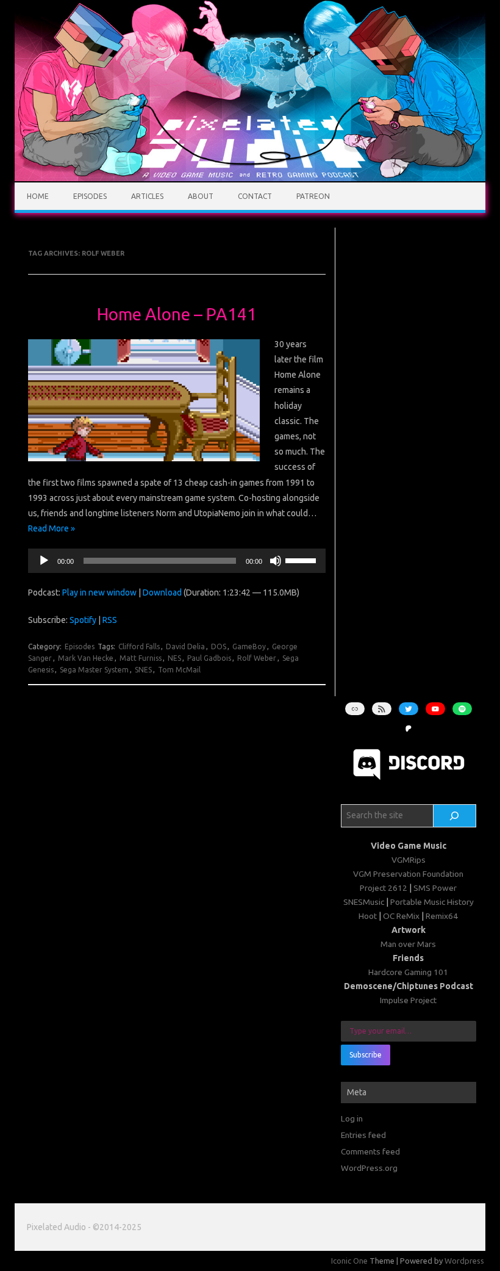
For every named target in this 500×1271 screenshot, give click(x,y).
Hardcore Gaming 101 (408, 972)
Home (38, 196)
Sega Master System (94, 670)
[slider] (302, 560)
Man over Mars (408, 944)
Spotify (83, 620)
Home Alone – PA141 (177, 313)
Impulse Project (408, 1000)
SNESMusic (363, 902)
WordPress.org (369, 1168)
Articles (147, 196)
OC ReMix (401, 916)
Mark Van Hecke (85, 658)
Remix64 (442, 916)
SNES (143, 670)
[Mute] (276, 561)
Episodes (90, 196)
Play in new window (99, 592)
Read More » (51, 528)
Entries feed (363, 1135)
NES (174, 658)
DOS (218, 646)
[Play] (44, 561)
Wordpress (464, 1260)
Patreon (313, 196)
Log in (352, 1118)
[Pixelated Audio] (250, 178)
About (200, 196)
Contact (255, 196)
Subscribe (365, 1055)
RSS (109, 620)
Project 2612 (383, 888)
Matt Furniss (141, 658)
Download (162, 592)
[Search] (454, 815)
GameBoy (249, 646)
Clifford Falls (139, 646)
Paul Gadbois (209, 658)
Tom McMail (179, 670)
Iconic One (349, 1260)
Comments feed (370, 1151)
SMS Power (435, 888)
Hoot (368, 916)
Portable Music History (432, 902)
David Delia (185, 646)
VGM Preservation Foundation (408, 874)
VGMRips (408, 860)
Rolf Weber (256, 658)
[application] (177, 561)
